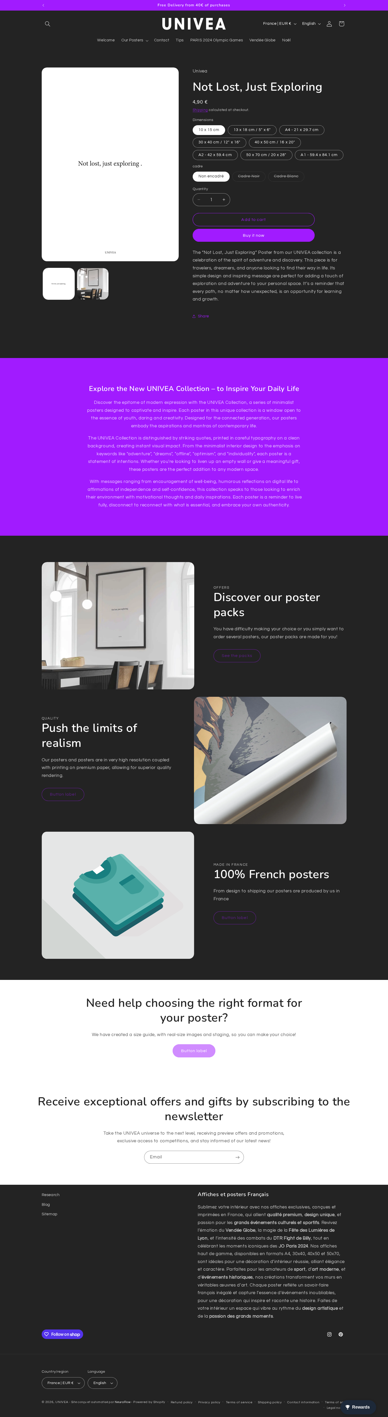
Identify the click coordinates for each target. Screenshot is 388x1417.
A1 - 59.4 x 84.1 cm (319, 155)
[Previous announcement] (43, 5)
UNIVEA (61, 1402)
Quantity (200, 189)
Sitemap (50, 1214)
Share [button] (203, 316)
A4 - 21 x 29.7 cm (302, 130)
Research (51, 1195)
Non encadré (211, 176)
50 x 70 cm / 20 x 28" (266, 155)
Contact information (303, 1402)
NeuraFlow (123, 1402)
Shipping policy (270, 1402)
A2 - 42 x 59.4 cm (215, 155)
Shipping (200, 110)
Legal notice (337, 1407)
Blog (46, 1205)
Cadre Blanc (289, 177)
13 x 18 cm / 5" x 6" (252, 130)
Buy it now (254, 235)
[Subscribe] (237, 1157)
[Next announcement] (345, 5)
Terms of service (239, 1402)
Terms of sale (336, 1402)
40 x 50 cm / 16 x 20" (275, 142)
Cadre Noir (252, 177)
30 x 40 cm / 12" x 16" (219, 142)
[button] (48, 24)
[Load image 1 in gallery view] (58, 283)
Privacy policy (209, 1402)
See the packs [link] (237, 656)
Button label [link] (63, 794)
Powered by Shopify (149, 1402)
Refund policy (182, 1402)
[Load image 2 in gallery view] (92, 283)
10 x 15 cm (209, 130)
